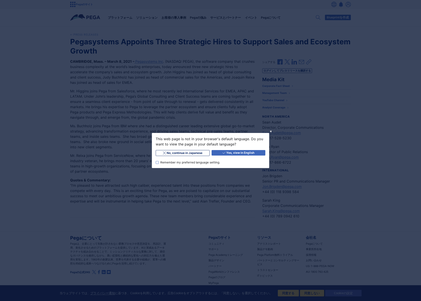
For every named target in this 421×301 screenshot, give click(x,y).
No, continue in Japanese (184, 153)
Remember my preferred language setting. (190, 162)
